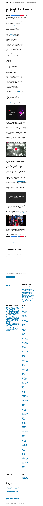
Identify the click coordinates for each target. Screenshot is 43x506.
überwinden (11, 499)
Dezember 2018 (25, 350)
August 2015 (24, 386)
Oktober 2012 (24, 430)
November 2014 (25, 397)
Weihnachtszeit (16, 498)
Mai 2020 (23, 341)
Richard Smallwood (9, 495)
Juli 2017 (23, 364)
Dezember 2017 (25, 360)
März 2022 (24, 333)
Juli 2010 (23, 464)
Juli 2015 (23, 387)
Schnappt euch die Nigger (21, 181)
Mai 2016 (23, 375)
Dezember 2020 (25, 339)
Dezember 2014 (25, 396)
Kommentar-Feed (25, 478)
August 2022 (24, 329)
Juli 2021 (23, 337)
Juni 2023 (23, 325)
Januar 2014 (24, 410)
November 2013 (25, 413)
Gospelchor (16, 488)
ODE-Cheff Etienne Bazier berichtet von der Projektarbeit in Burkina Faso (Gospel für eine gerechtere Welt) (12, 311)
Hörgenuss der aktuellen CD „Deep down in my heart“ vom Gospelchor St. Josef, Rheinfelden (12, 320)
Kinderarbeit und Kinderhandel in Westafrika (20, 212)
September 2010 (25, 462)
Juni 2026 (23, 307)
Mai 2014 (23, 405)
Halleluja (7, 493)
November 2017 (25, 361)
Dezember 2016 (25, 369)
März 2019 (24, 347)
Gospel (14, 488)
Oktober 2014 (24, 399)
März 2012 (24, 439)
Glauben (13, 488)
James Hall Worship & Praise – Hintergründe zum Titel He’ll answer (27, 293)
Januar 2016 (24, 379)
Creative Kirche (10, 487)
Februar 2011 (24, 455)
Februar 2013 (24, 424)
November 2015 (25, 382)
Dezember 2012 (25, 427)
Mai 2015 (23, 390)
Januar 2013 (24, 426)
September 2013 (25, 415)
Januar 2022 (24, 334)
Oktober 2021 (24, 335)
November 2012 (25, 428)
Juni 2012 (23, 435)
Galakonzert (11, 488)
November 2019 (25, 343)
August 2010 (24, 463)
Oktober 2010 (24, 461)
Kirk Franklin (12, 493)
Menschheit (15, 494)
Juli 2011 (23, 449)
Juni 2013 (23, 419)
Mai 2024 (23, 319)
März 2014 (24, 408)
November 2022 (25, 328)
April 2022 (24, 332)
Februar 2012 (24, 440)
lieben (15, 493)
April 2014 (23, 406)
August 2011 (24, 448)
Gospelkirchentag (18, 205)
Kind (17, 72)
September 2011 (25, 446)
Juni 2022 (23, 330)
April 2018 (23, 356)
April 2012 (23, 437)
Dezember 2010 (25, 458)
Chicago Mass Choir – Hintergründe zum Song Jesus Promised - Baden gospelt (12, 317)
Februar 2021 (24, 338)
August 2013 (24, 417)
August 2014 (24, 401)
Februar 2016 (24, 378)
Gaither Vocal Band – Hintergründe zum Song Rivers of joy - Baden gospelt (12, 327)
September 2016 (25, 372)
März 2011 (23, 454)
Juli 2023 (23, 324)
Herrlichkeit (14, 25)
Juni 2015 (23, 388)
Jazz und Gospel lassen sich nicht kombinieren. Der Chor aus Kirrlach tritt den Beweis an (28, 296)
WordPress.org (24, 479)
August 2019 (24, 344)
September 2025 (25, 310)
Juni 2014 (23, 404)
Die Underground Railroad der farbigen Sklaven (12, 325)
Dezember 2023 (25, 321)
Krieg (15, 28)
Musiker (17, 494)
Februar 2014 (24, 409)
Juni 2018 (23, 355)
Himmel (11, 34)
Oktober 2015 (24, 383)
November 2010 (25, 459)
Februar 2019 (24, 348)
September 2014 (25, 400)
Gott (18, 491)
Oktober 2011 (24, 445)
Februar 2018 (24, 359)
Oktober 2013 (24, 414)
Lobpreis (17, 493)
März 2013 (24, 423)
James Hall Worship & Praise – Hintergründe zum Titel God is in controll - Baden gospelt (12, 308)
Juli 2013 (23, 418)
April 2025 (24, 312)
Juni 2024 (23, 317)
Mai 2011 (23, 452)
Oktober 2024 (24, 315)
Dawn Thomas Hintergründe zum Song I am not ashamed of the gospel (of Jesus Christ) (28, 287)
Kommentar (7, 256)
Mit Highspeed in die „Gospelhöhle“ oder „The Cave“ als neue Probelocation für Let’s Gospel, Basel (28, 300)
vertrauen (13, 498)
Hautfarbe (8, 493)
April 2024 (24, 320)
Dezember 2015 (25, 381)
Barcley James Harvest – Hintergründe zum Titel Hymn (12, 314)
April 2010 (23, 468)
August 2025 (24, 311)
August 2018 (24, 352)
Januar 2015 (24, 395)
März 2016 (24, 377)
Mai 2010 (23, 467)
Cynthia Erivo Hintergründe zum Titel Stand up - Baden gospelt (12, 323)
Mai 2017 (23, 366)
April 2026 (24, 308)
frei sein (9, 488)
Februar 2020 (24, 342)
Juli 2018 (23, 353)
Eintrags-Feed (24, 477)
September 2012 (25, 431)
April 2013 (23, 422)
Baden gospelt (8, 2)
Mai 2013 (23, 421)
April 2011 (23, 453)
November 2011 (24, 444)
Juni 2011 (23, 450)
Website (7, 269)
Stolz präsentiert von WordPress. (14, 503)
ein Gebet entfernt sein (15, 487)
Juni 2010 (23, 466)
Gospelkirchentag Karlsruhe (12, 491)
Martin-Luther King (12, 494)
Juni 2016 (23, 374)
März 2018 (24, 357)
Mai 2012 (23, 436)
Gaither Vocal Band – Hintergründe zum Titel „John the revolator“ (12, 329)
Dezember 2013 (25, 412)
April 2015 (23, 391)
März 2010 (24, 470)
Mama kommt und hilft (9, 494)
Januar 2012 (24, 441)
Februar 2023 (24, 326)
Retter (18, 494)
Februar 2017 (24, 368)
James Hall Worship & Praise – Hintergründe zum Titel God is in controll (28, 290)
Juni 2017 (23, 365)
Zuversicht (9, 499)
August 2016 (24, 373)
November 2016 (25, 370)
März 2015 (24, 392)
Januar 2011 (24, 457)
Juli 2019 (23, 346)
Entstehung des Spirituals (21, 503)
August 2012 (24, 432)
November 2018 (25, 351)
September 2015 (25, 384)
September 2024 (25, 316)
